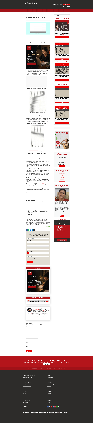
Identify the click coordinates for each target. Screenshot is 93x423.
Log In (68, 4)
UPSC (43, 183)
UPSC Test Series (62, 177)
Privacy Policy (49, 400)
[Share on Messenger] (30, 230)
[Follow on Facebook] (48, 406)
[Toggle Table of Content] (45, 77)
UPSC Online (25, 389)
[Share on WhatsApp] (28, 230)
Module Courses (48, 362)
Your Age (28, 247)
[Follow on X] (49, 406)
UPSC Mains (25, 395)
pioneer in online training (37, 316)
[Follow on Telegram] (53, 406)
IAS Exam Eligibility (26, 380)
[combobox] (28, 253)
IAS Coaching (49, 380)
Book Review (49, 391)
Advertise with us (49, 398)
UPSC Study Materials (62, 173)
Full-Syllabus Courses (29, 362)
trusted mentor (30, 316)
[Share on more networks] (34, 230)
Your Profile (29, 240)
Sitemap (48, 395)
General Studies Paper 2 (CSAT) (33, 150)
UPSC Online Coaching (50, 384)
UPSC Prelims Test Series (27, 386)
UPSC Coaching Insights (62, 181)
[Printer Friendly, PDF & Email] (48, 226)
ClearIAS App (49, 393)
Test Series (66, 362)
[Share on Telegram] (32, 230)
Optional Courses (39, 362)
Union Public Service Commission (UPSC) (29, 375)
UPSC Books (25, 391)
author (31, 313)
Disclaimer (48, 402)
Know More (61, 215)
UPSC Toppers (25, 398)
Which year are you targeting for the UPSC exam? (34, 244)
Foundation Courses (58, 362)
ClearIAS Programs (50, 377)
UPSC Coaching (62, 175)
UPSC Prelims (25, 393)
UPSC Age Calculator (26, 402)
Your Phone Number (30, 251)
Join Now (64, 4)
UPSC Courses (62, 179)
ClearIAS (31, 3)
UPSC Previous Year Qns (26, 400)
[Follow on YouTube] (51, 406)
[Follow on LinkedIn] (58, 406)
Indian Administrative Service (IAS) (28, 377)
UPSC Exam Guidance (26, 384)
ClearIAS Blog (49, 386)
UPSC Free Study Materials (27, 382)
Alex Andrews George (36, 309)
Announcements (49, 389)
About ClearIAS (49, 375)
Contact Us (24, 409)
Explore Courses (46, 364)
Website (27, 346)
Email (27, 342)
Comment (27, 326)
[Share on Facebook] (27, 230)
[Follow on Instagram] (55, 406)
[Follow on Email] (57, 406)
